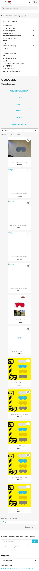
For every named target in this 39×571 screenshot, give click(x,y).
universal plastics (9, 38)
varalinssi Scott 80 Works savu (19, 225)
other (5, 43)
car (4, 51)
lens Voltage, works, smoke (19, 446)
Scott (19, 104)
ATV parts (6, 56)
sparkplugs (7, 61)
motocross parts (9, 31)
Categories (10, 21)
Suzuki (5, 48)
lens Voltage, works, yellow (19, 509)
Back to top (30, 527)
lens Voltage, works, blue (19, 477)
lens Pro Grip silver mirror (20, 162)
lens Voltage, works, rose (19, 414)
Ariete (19, 98)
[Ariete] (19, 95)
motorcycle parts (9, 28)
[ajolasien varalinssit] (19, 89)
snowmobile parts (9, 58)
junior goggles (19, 124)
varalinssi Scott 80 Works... (19, 194)
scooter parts (8, 33)
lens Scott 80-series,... (19, 351)
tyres (5, 41)
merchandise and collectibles (13, 63)
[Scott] (19, 102)
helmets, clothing (9, 46)
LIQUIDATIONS (8, 66)
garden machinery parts (11, 71)
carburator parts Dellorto (12, 36)
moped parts (7, 26)
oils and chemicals (9, 53)
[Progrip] (19, 108)
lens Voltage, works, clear (19, 383)
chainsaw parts (8, 69)
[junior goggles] (19, 122)
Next (34, 522)
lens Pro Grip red (19, 320)
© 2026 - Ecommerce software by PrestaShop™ (17, 569)
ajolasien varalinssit (19, 91)
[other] (19, 115)
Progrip (19, 111)
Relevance (19, 130)
